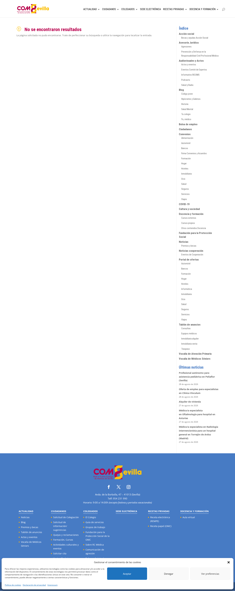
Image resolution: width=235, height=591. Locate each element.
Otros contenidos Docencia (193, 228)
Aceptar (127, 573)
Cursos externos (188, 218)
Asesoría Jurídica (189, 42)
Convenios (185, 134)
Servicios (185, 194)
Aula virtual (189, 517)
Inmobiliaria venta (189, 343)
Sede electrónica (150, 9)
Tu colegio (186, 114)
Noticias (183, 241)
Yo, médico (186, 119)
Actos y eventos (188, 64)
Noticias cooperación (191, 250)
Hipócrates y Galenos (190, 99)
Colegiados (128, 9)
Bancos (184, 148)
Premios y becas (188, 246)
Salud (183, 184)
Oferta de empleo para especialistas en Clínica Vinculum (198, 391)
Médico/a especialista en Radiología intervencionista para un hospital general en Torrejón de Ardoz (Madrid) (198, 432)
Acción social (186, 33)
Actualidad (90, 9)
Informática (186, 289)
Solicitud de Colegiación (66, 517)
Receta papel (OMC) (160, 526)
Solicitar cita (59, 553)
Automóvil (185, 143)
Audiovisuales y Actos (191, 60)
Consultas (186, 328)
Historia (184, 104)
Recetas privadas (173, 9)
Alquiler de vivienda (190, 401)
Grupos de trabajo (95, 527)
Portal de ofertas (189, 259)
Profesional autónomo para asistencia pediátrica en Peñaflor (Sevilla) (197, 376)
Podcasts (185, 80)
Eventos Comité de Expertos (194, 69)
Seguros (185, 189)
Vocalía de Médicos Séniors (194, 358)
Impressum (52, 585)
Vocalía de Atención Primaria (195, 353)
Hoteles (184, 168)
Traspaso (185, 349)
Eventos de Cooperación (192, 254)
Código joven (187, 94)
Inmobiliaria (186, 173)
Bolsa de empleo (188, 124)
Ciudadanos (109, 9)
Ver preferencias (210, 573)
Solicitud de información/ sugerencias (60, 526)
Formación (186, 158)
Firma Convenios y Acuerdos (194, 153)
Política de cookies (13, 585)
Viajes (184, 199)
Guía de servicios (95, 522)
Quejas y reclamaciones (66, 534)
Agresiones (186, 46)
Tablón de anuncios (189, 324)
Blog (181, 89)
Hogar (184, 163)
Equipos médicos (189, 333)
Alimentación (187, 138)
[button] (228, 562)
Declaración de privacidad (34, 585)
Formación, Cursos (63, 539)
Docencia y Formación (202, 9)
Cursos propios (188, 223)
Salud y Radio (187, 85)
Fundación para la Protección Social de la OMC (98, 536)
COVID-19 (184, 204)
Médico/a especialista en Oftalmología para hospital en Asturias (197, 414)
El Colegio (91, 517)
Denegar (168, 573)
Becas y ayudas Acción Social (194, 38)
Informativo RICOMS (190, 74)
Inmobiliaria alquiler (190, 338)
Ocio (183, 179)
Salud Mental (187, 109)
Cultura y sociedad (189, 209)
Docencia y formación (191, 214)
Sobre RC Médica (95, 544)
